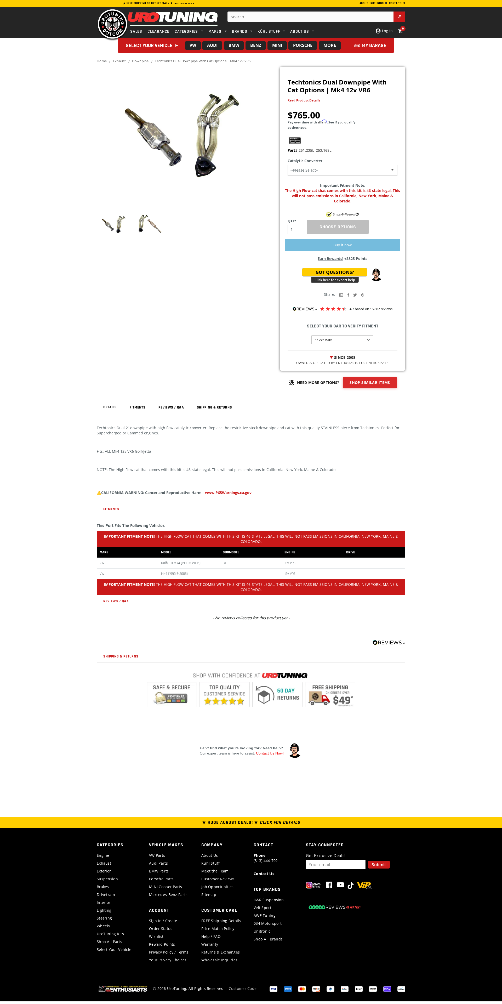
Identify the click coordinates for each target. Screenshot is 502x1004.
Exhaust (119, 61)
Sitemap (208, 894)
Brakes (103, 886)
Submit (379, 864)
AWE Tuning (265, 915)
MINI (277, 45)
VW (193, 45)
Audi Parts (158, 863)
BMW (234, 45)
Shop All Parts (109, 941)
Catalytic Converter (305, 160)
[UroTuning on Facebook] (329, 885)
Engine (103, 855)
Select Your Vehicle (114, 949)
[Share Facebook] (348, 295)
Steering (104, 918)
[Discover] (316, 988)
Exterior (104, 871)
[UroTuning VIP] (365, 885)
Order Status (160, 928)
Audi (212, 45)
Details (110, 407)
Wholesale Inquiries (219, 959)
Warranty (209, 944)
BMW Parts (159, 871)
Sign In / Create (163, 920)
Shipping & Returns (214, 407)
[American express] (288, 988)
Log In (387, 30)
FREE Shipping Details (221, 920)
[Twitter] (355, 295)
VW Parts (157, 855)
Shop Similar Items (370, 382)
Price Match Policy (217, 928)
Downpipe (140, 61)
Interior (103, 902)
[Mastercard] (302, 988)
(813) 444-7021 (267, 858)
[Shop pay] (387, 988)
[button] (376, 275)
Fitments (138, 407)
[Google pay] (345, 988)
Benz (255, 45)
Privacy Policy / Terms (168, 952)
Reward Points (162, 944)
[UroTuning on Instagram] (314, 885)
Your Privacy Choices (168, 959)
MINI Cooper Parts (165, 886)
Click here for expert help (335, 279)
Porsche (302, 45)
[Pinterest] (362, 295)
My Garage (374, 45)
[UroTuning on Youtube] (340, 885)
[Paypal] (330, 988)
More (329, 45)
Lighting (104, 910)
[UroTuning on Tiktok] (350, 885)
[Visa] (273, 988)
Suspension (107, 878)
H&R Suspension (269, 899)
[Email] (341, 295)
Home (102, 61)
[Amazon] (373, 988)
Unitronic (262, 931)
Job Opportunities (217, 886)
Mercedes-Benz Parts (168, 894)
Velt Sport (262, 907)
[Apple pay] (359, 988)
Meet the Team (215, 871)
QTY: (292, 220)
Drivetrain (106, 894)
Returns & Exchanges (220, 952)
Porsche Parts (161, 878)
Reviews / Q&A (171, 407)
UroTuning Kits (110, 933)
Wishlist (156, 936)
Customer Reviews (218, 878)
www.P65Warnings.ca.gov (228, 492)
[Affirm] (401, 988)
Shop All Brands (268, 939)
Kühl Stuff (210, 863)
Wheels (103, 925)
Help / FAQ (211, 936)
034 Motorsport (268, 923)
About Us (209, 855)
